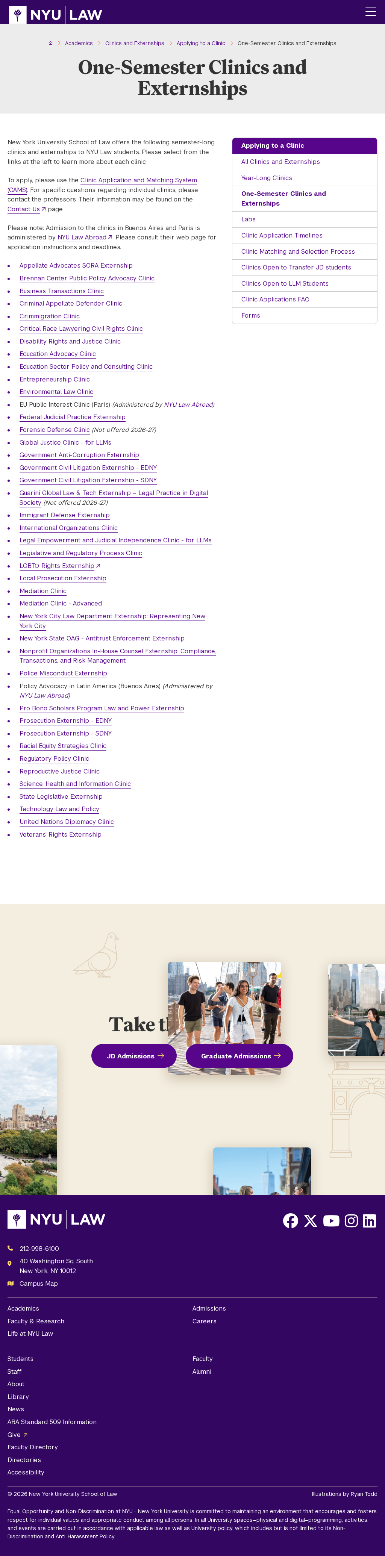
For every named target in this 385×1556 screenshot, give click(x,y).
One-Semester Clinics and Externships (283, 198)
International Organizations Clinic (69, 528)
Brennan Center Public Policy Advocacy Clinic (87, 278)
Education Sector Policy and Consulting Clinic (86, 367)
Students (20, 1359)
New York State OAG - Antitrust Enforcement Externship (102, 638)
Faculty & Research (36, 1321)
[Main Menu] (370, 12)
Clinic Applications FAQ (275, 299)
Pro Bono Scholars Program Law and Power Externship (102, 708)
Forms (250, 315)
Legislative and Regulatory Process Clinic (81, 553)
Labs (248, 219)
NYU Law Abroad (82, 237)
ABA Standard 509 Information (52, 1422)
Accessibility (26, 1472)
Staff (14, 1372)
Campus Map (39, 1284)
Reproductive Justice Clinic (60, 771)
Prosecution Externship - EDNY (66, 721)
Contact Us (24, 209)
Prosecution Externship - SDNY (66, 733)
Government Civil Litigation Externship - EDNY (88, 468)
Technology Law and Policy (59, 809)
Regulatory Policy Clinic (54, 759)
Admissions (209, 1308)
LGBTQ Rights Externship (57, 566)
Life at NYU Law (30, 1334)
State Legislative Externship (61, 797)
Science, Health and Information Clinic (75, 784)
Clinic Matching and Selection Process (298, 252)
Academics (23, 1308)
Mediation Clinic (43, 591)
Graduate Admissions (236, 1056)
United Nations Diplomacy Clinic (67, 822)
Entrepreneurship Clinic (55, 379)
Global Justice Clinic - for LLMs (65, 443)
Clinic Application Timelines (282, 235)
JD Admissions (131, 1056)
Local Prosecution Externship (63, 578)
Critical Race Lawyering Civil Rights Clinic (81, 329)
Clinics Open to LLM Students (285, 284)
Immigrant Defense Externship (65, 515)
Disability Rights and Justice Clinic (70, 341)
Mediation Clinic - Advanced (61, 603)
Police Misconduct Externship (63, 673)
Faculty (202, 1359)
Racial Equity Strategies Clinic (63, 746)
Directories (24, 1460)
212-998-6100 (39, 1249)
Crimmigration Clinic (50, 316)
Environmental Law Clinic (56, 392)
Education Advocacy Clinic (58, 354)
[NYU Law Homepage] (55, 12)
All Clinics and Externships (280, 162)
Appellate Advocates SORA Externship (76, 265)
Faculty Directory (33, 1447)
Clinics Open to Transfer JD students (296, 267)
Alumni (201, 1372)
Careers (204, 1321)
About (16, 1384)
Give (14, 1435)
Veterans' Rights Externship (61, 835)
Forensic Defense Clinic (55, 430)
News (16, 1409)
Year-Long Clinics (266, 178)
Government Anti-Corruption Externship (79, 455)
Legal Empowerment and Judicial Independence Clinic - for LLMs (116, 540)
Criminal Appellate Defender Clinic (71, 303)
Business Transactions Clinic (62, 291)
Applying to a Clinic (272, 146)
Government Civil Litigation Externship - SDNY (88, 480)
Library (18, 1397)
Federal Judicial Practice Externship (73, 417)
